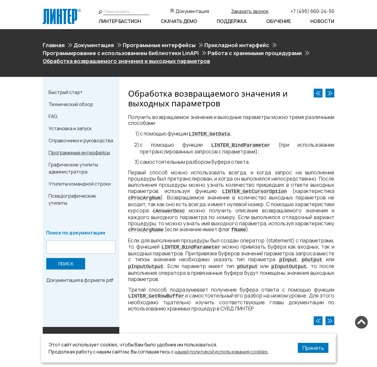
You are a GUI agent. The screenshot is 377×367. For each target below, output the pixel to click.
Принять (313, 347)
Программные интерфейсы (159, 45)
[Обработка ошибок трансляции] (318, 93)
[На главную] (62, 11)
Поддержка (232, 21)
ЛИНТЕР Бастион (120, 21)
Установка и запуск (70, 128)
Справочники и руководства (81, 140)
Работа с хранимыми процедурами (255, 53)
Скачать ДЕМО (179, 21)
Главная (54, 45)
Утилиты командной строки (80, 184)
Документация (192, 11)
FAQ (53, 116)
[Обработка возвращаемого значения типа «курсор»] (329, 93)
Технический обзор (71, 104)
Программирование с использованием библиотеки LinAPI (121, 53)
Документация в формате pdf (79, 280)
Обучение (278, 21)
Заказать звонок (250, 11)
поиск (65, 264)
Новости (322, 21)
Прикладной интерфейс (236, 45)
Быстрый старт (66, 92)
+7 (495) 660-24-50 (312, 11)
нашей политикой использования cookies (221, 351)
